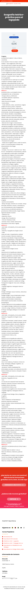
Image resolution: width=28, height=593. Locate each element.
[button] (14, 485)
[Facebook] (12, 527)
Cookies (16, 506)
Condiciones (21, 506)
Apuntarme (15, 50)
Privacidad (11, 506)
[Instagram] (23, 527)
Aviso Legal (6, 506)
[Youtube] (21, 527)
